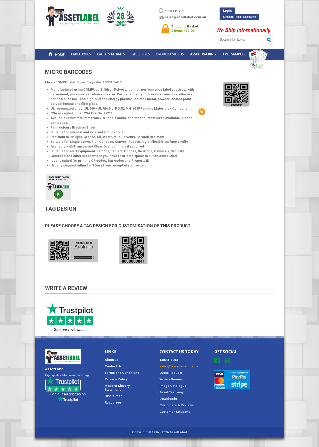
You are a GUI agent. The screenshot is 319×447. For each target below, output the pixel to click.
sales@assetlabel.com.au (185, 17)
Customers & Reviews (177, 405)
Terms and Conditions (122, 373)
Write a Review (171, 379)
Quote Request (171, 373)
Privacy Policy (116, 379)
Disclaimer (113, 396)
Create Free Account (239, 17)
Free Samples (234, 54)
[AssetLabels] (89, 25)
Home (59, 54)
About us (111, 360)
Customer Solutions (175, 412)
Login (227, 10)
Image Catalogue (173, 386)
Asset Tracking (203, 54)
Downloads (168, 399)
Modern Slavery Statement (117, 387)
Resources (113, 402)
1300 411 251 (174, 11)
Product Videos (170, 54)
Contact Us (113, 366)
